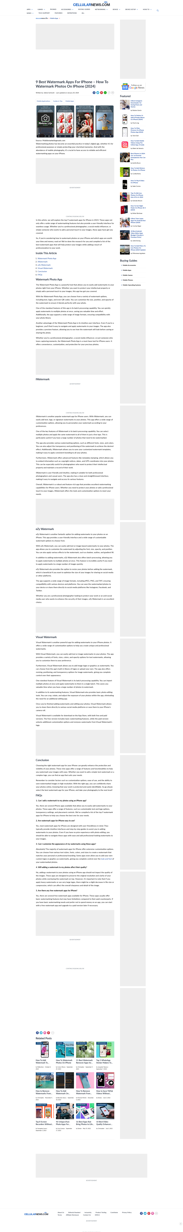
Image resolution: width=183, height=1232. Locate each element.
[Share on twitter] (97, 92)
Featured (58, 13)
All (83, 13)
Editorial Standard (74, 1212)
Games (40, 9)
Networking (100, 9)
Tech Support (44, 13)
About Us (61, 1212)
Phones (53, 9)
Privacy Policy (127, 1212)
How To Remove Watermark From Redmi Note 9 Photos (85, 1093)
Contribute (114, 1212)
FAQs (40, 275)
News (29, 13)
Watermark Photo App (47, 258)
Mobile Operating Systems (132, 285)
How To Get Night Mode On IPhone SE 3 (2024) (138, 208)
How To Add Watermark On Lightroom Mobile (63, 1093)
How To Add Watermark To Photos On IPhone (43, 1062)
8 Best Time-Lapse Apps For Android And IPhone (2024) (138, 220)
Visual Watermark (45, 268)
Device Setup (130, 9)
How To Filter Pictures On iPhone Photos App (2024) (137, 130)
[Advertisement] (91, 1226)
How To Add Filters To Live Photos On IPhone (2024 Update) (138, 248)
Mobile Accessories (129, 265)
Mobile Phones (128, 280)
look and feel (106, 859)
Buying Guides (84, 9)
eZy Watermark (44, 265)
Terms (60, 1215)
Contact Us (87, 1215)
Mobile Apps (69, 101)
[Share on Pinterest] (101, 92)
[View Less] (52, 1032)
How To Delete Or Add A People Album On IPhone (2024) (137, 117)
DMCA (97, 1215)
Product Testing (101, 1212)
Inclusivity (88, 1212)
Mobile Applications (43, 101)
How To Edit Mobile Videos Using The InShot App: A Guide (137, 143)
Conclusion (42, 271)
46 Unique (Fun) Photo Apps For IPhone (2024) (62, 1124)
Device (115, 9)
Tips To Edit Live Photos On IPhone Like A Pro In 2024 (137, 195)
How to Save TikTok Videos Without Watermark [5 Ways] (105, 1093)
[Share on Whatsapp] (105, 92)
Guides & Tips (57, 101)
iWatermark (42, 262)
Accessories (66, 9)
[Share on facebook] (94, 92)
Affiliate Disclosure (72, 1215)
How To (146, 9)
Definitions (72, 13)
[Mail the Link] (112, 92)
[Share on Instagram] (44, 1032)
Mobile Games (128, 275)
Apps (28, 9)
